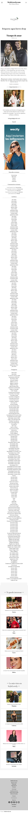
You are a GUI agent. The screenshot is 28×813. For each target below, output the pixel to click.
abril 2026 (14, 204)
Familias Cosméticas (14, 421)
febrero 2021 (14, 290)
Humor (14, 178)
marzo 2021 (14, 289)
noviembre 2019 (14, 312)
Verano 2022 (14, 569)
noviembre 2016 (14, 362)
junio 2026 (14, 201)
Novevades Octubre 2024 (14, 474)
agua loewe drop (5, 78)
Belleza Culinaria (14, 383)
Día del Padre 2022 (14, 409)
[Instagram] (16, 802)
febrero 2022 (14, 274)
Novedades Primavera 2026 (14, 468)
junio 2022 (14, 268)
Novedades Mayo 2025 (14, 459)
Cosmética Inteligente (14, 397)
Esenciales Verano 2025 (14, 418)
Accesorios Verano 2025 (14, 375)
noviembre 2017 (14, 345)
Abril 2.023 (14, 372)
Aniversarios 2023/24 (14, 377)
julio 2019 (14, 316)
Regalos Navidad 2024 (14, 541)
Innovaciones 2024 (14, 428)
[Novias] (14, 608)
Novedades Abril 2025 (14, 448)
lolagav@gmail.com (14, 118)
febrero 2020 (14, 307)
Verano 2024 (14, 572)
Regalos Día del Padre (14, 539)
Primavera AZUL (14, 531)
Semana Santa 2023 (14, 557)
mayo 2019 (14, 319)
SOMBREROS (14, 562)
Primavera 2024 (14, 527)
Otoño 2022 (14, 495)
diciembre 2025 (14, 210)
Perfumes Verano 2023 (14, 516)
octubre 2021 (14, 280)
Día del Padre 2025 (14, 412)
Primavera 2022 (14, 524)
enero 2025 (14, 225)
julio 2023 (14, 249)
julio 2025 (14, 216)
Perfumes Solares (14, 515)
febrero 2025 (14, 224)
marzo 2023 (14, 255)
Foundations (14, 424)
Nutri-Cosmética (14, 490)
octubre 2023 (14, 246)
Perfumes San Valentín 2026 (14, 513)
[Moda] (14, 628)
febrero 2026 (14, 207)
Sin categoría (14, 560)
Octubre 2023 (14, 492)
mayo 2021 (14, 286)
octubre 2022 (14, 263)
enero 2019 (14, 325)
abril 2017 (14, 354)
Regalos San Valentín (14, 544)
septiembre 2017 (14, 348)
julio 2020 (14, 299)
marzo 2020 (14, 305)
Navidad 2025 (14, 440)
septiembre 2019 (14, 315)
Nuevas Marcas (14, 487)
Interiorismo (14, 430)
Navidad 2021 (14, 437)
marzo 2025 (14, 222)
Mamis (18, 193)
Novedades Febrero (14, 454)
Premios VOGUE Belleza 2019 (14, 521)
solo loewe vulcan (18, 79)
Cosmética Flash (14, 395)
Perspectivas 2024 (14, 519)
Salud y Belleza (14, 551)
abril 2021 (14, 287)
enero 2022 (14, 275)
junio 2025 (14, 218)
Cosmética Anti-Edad (14, 393)
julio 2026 (14, 199)
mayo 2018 (14, 336)
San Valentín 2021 (14, 553)
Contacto (14, 787)
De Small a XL (14, 403)
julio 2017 (14, 349)
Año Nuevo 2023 (14, 378)
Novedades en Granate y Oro (14, 451)
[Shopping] (14, 702)
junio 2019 (14, 318)
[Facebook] (9, 802)
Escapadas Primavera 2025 (14, 416)
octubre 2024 (14, 230)
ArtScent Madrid (14, 380)
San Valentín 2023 (14, 556)
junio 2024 (14, 234)
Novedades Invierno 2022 (14, 457)
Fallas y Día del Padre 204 (14, 419)
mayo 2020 (14, 302)
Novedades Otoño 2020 (14, 462)
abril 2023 (14, 254)
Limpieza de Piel (14, 431)
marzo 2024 (14, 239)
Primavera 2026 (14, 530)
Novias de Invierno (14, 481)
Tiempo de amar (14, 36)
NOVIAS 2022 (14, 477)
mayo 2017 (14, 352)
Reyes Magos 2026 (14, 550)
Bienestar (14, 176)
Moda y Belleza (14, 433)
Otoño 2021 (14, 493)
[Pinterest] (14, 802)
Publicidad (14, 784)
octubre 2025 (14, 213)
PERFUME (14, 501)
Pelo (14, 500)
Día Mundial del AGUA (14, 413)
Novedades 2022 (14, 445)
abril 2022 (14, 271)
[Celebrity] (14, 721)
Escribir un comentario (14, 84)
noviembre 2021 (14, 278)
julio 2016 (14, 366)
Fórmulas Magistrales (14, 422)
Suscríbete (14, 806)
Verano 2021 (14, 568)
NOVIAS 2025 (14, 480)
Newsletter (14, 804)
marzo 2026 (14, 205)
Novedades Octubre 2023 (14, 460)
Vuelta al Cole (14, 580)
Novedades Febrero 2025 (14, 456)
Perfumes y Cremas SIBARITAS (14, 518)
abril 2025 (14, 221)
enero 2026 (14, 208)
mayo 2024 (14, 236)
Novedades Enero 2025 (14, 453)
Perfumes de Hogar (14, 506)
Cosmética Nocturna (14, 398)
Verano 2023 (14, 571)
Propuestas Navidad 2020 (14, 536)
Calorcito (18, 190)
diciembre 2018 (14, 327)
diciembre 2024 (14, 227)
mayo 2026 (14, 202)
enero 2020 (14, 308)
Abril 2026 (14, 374)
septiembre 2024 (14, 231)
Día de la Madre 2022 (14, 406)
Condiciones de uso (14, 791)
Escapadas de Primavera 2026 (14, 415)
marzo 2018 (14, 339)
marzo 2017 (14, 355)
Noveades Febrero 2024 (14, 442)
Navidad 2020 (14, 436)
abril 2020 (14, 304)
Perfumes (14, 503)
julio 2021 (14, 283)
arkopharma (10, 78)
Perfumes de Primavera (14, 507)
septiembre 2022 (14, 265)
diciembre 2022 (14, 260)
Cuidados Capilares (14, 401)
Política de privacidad (14, 792)
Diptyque (21, 78)
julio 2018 (14, 333)
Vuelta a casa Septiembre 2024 (14, 578)
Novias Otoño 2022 (14, 484)
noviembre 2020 (14, 295)
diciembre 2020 (14, 293)
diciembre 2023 (14, 243)
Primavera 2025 (14, 528)
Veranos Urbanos (14, 577)
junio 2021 (14, 284)
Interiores (14, 181)
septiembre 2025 (14, 215)
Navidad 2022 (14, 439)
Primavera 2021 (14, 522)
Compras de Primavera (14, 392)
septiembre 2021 (14, 281)
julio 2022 (14, 266)
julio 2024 (14, 233)
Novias (14, 475)
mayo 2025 (14, 219)
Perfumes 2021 (14, 504)
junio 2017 (14, 351)
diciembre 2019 (14, 310)
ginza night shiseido (4, 79)
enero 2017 (14, 359)
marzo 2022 (14, 272)
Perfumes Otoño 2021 (14, 510)
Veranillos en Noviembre (14, 566)
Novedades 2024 (14, 447)
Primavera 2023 (14, 525)
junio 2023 (14, 251)
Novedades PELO (14, 465)
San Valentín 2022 (14, 554)
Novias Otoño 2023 (14, 486)
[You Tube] (19, 802)
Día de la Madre (14, 404)
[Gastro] (14, 648)
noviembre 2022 (14, 262)
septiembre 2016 (14, 365)
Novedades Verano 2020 (14, 472)
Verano (14, 179)
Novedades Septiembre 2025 (14, 469)
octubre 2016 (14, 363)
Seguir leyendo (13, 87)
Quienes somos (14, 782)
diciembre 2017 (14, 343)
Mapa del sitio (14, 785)
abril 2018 (14, 337)
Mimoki (14, 79)
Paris (14, 498)
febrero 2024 (14, 240)
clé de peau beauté (16, 78)
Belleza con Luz (14, 381)
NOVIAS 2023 (14, 478)
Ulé (8, 80)
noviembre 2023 (14, 245)
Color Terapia (14, 390)
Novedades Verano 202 (14, 471)
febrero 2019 (14, 324)
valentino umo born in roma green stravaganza (17, 80)
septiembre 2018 (14, 331)
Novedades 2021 (14, 444)
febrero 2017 (14, 357)
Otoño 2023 (14, 497)
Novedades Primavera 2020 (14, 466)
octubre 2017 (14, 346)
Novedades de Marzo (14, 450)
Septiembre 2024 (14, 559)
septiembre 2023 (14, 248)
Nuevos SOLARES (14, 489)
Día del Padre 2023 (14, 410)
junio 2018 (14, 334)
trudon (7, 80)
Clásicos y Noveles (14, 389)
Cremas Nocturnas (14, 400)
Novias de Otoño (14, 483)
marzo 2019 (14, 322)
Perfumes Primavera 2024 (14, 512)
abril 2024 (14, 237)
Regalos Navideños (14, 542)
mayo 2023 (14, 252)
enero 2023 (14, 259)
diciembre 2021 (14, 277)
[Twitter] (12, 802)
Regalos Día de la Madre (14, 537)
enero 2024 (14, 242)
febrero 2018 (14, 340)
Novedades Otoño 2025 (14, 463)
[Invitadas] (14, 762)
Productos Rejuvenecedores (14, 533)
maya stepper (10, 79)
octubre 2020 (14, 296)
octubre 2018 (14, 330)
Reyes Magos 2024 (14, 548)
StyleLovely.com (14, 2)
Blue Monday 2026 (14, 386)
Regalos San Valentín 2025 (14, 547)
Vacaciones (14, 175)
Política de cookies (14, 793)
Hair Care (14, 425)
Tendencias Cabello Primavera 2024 (14, 563)
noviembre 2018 (14, 328)
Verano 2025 (14, 574)
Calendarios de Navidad (14, 387)
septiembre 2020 (14, 298)
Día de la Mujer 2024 (14, 407)
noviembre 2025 (14, 211)
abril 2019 (14, 321)
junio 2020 (14, 301)
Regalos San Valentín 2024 (14, 545)
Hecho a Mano (14, 427)
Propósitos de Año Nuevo (14, 534)
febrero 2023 (14, 257)
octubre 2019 (14, 313)
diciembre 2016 (14, 360)
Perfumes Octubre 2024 (14, 509)
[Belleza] (14, 668)
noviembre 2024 (14, 228)
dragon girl (25, 78)
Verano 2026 (14, 575)
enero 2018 (14, 342)
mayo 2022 (14, 269)
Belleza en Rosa (14, 384)
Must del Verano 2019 (14, 434)
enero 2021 (14, 292)
